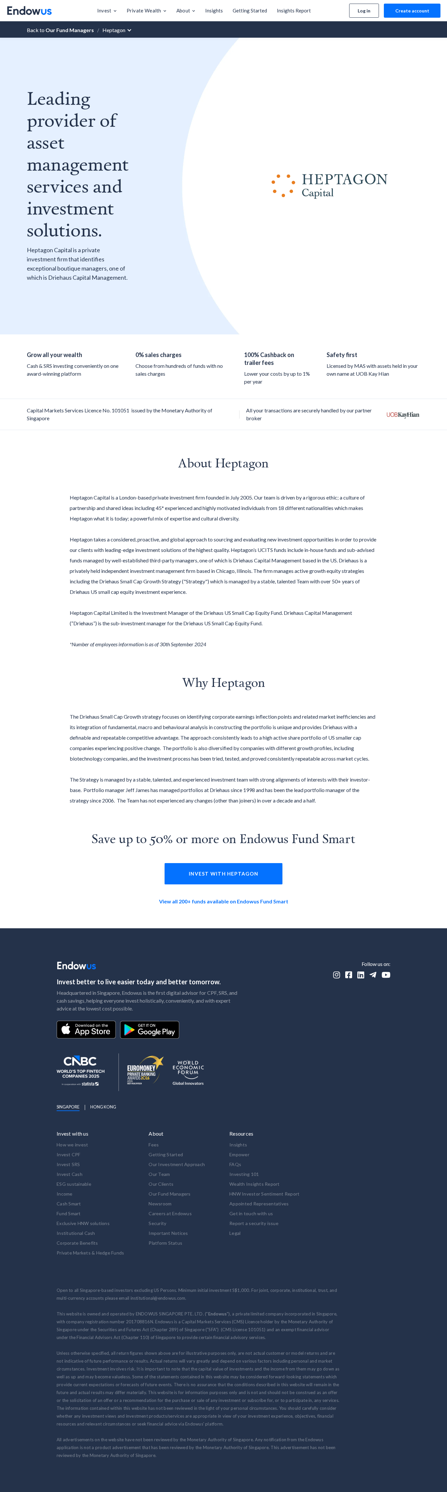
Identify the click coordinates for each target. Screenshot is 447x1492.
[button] (107, 10)
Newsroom (160, 1203)
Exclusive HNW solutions (83, 1223)
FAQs (235, 1164)
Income (65, 1194)
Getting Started (166, 1154)
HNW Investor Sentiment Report (264, 1194)
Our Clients (161, 1184)
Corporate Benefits (77, 1243)
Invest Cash (69, 1174)
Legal (235, 1233)
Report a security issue (253, 1223)
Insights (238, 1144)
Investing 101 (244, 1174)
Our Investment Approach (177, 1164)
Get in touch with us (251, 1213)
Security (157, 1223)
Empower (239, 1154)
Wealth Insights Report (254, 1184)
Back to (60, 30)
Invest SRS (68, 1164)
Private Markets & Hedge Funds (90, 1253)
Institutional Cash (76, 1233)
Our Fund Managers (169, 1194)
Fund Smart (69, 1213)
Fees (154, 1144)
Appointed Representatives (259, 1203)
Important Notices (168, 1233)
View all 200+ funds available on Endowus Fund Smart (223, 901)
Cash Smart (69, 1203)
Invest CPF (68, 1154)
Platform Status (165, 1243)
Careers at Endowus (170, 1213)
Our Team (159, 1174)
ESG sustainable (74, 1184)
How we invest (72, 1144)
